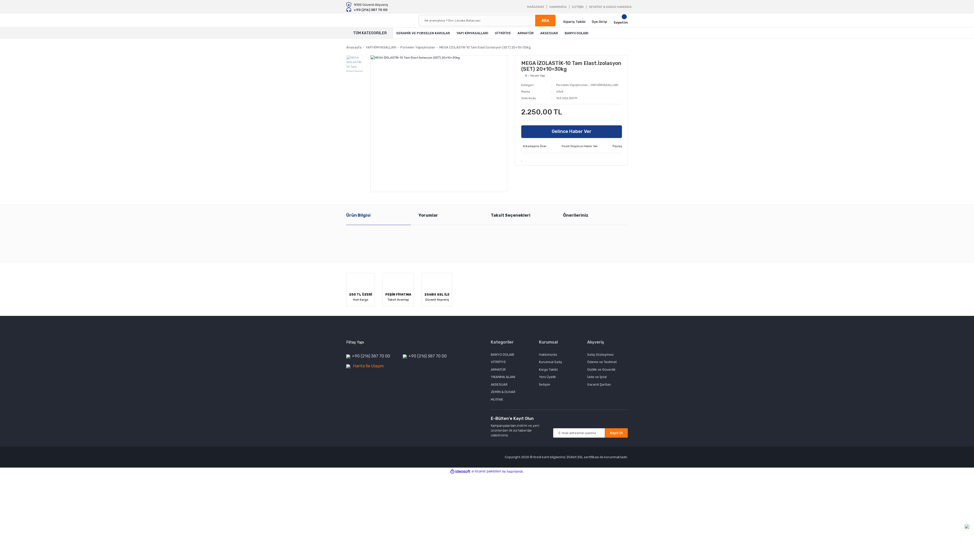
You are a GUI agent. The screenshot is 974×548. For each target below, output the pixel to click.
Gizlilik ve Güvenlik (601, 369)
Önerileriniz (575, 215)
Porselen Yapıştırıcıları (572, 85)
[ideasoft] (460, 471)
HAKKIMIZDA (558, 7)
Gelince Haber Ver (572, 131)
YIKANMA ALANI (503, 377)
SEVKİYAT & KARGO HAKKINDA (610, 7)
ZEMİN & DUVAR (503, 392)
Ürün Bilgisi (358, 215)
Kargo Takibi (548, 369)
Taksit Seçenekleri (510, 215)
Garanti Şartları (599, 384)
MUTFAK (497, 399)
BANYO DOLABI (502, 354)
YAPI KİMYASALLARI (604, 85)
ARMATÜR (498, 369)
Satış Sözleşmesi (600, 354)
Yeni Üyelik (547, 377)
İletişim (544, 384)
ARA (545, 20)
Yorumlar (428, 215)
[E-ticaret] (486, 471)
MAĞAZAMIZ (535, 7)
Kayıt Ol (616, 433)
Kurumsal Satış (550, 362)
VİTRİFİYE (498, 362)
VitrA (559, 91)
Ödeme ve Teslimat (602, 362)
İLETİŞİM (578, 7)
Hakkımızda (548, 354)
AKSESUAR (499, 384)
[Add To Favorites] (522, 159)
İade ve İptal (597, 377)
